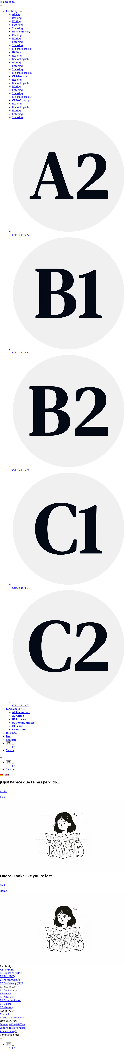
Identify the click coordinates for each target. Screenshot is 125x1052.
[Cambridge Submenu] (21, 11)
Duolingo (11, 733)
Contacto (11, 739)
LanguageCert (14, 709)
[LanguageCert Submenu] (24, 709)
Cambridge (13, 11)
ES (8, 743)
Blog (8, 736)
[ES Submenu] (13, 744)
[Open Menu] (1, 757)
